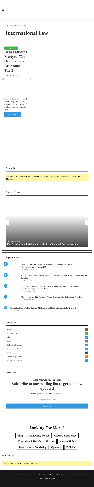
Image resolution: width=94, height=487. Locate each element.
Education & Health (14, 361)
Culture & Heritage (14, 345)
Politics (10, 329)
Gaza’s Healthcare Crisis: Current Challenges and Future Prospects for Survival (42, 308)
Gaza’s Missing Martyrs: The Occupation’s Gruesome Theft (15, 61)
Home (9, 26)
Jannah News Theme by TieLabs (51, 475)
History (10, 341)
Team (53, 479)
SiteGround (82, 475)
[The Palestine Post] (19, 9)
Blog (9, 337)
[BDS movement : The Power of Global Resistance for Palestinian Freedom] (12, 300)
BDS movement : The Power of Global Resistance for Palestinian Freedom (51, 297)
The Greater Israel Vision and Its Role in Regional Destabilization (42, 244)
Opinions (10, 353)
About (47, 479)
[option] (47, 222)
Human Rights (11, 48)
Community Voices (14, 357)
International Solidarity (16, 349)
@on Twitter (8, 455)
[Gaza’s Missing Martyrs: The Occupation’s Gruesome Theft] (16, 86)
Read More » (12, 115)
